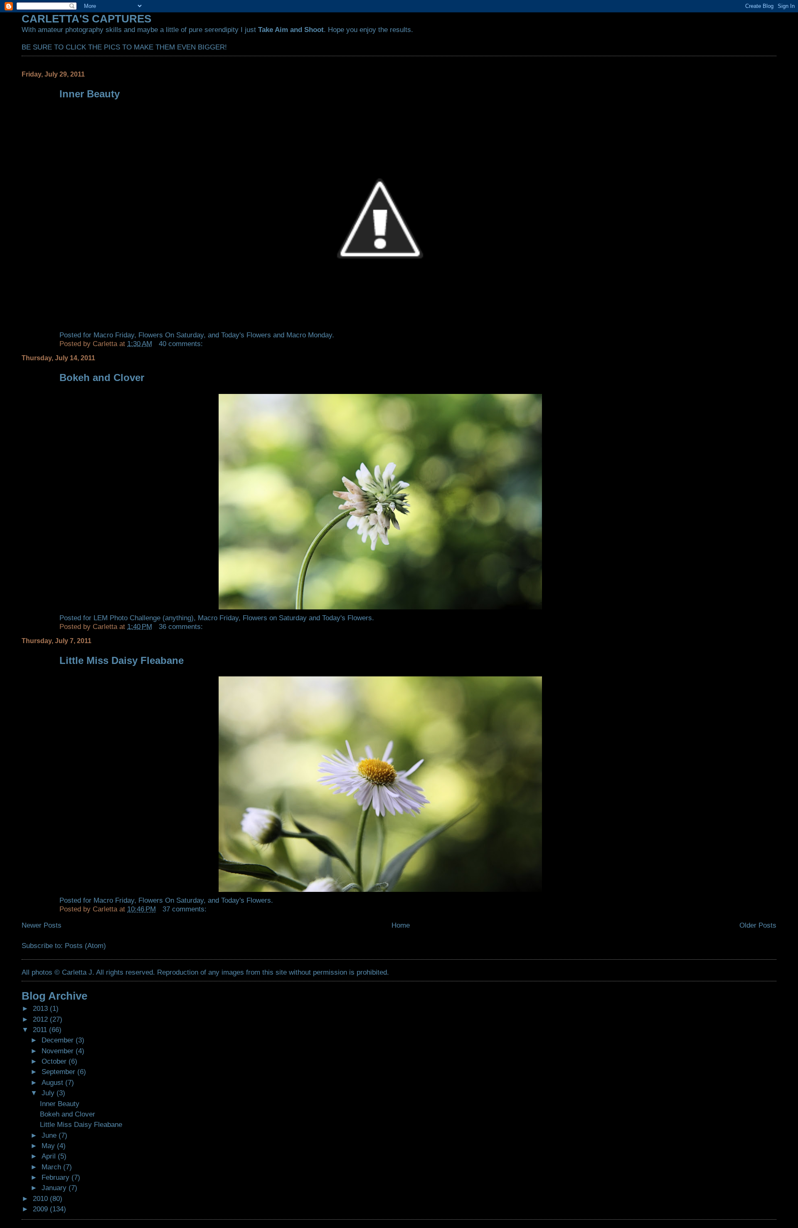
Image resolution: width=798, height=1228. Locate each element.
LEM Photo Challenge (127, 618)
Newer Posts (42, 925)
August (53, 1082)
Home (401, 925)
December (59, 1040)
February (56, 1177)
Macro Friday (114, 335)
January (55, 1187)
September (59, 1071)
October (55, 1061)
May (49, 1145)
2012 (41, 1019)
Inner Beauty (89, 93)
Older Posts (757, 925)
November (59, 1051)
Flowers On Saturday (171, 335)
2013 (41, 1008)
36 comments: (182, 626)
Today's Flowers (246, 335)
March (52, 1167)
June (50, 1135)
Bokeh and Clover (101, 377)
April (50, 1156)
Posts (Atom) (85, 945)
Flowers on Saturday (275, 618)
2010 (41, 1198)
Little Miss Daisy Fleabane (121, 660)
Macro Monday (309, 335)
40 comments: (182, 343)
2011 (41, 1029)
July (49, 1093)
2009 (41, 1209)
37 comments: (186, 909)
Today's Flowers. (347, 618)
